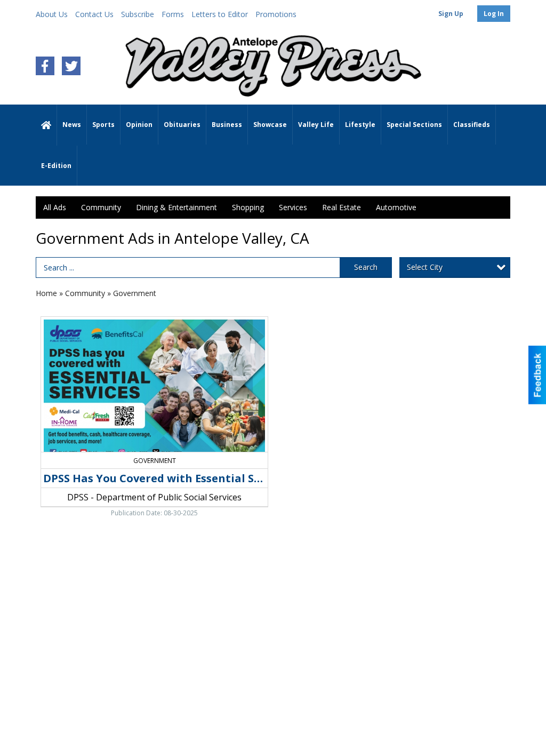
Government (134, 293)
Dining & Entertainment (176, 207)
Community (101, 207)
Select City (425, 267)
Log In (494, 13)
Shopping (248, 207)
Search (366, 267)
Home (46, 293)
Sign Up (450, 13)
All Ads (54, 207)
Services (293, 207)
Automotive (396, 207)
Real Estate (341, 207)
